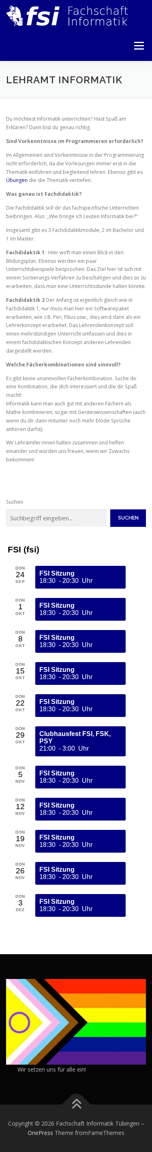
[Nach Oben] (76, 1104)
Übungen (17, 180)
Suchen (14, 501)
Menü (138, 45)
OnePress (40, 1133)
